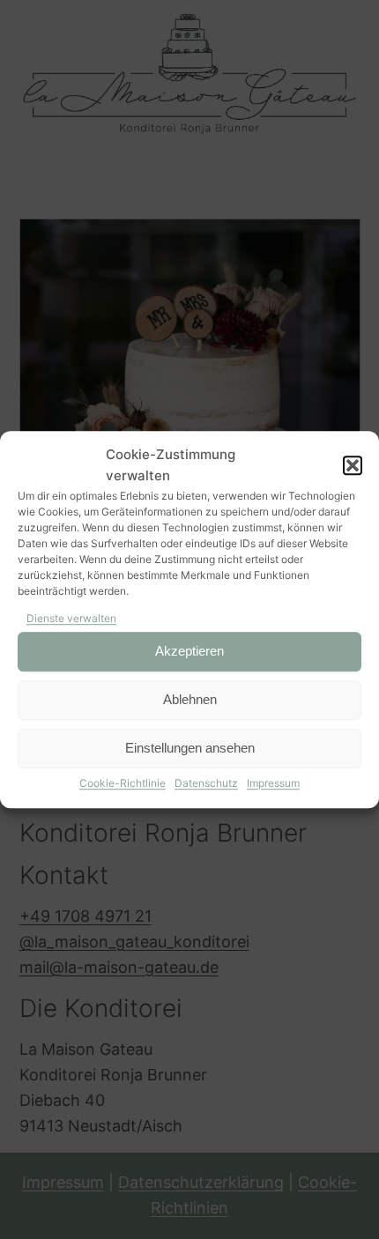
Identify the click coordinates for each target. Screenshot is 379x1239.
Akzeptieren (189, 651)
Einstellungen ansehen (190, 748)
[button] (352, 465)
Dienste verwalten (71, 618)
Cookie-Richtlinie (122, 783)
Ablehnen (190, 700)
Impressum (273, 783)
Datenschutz (206, 783)
